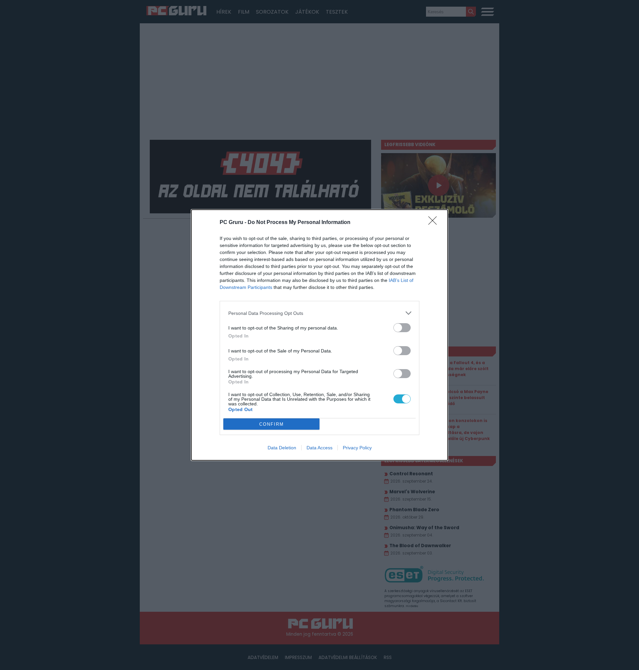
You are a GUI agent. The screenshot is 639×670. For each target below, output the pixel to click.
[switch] (402, 327)
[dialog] (319, 335)
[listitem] (319, 313)
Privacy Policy (357, 447)
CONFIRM (271, 424)
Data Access (319, 447)
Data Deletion (282, 447)
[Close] (434, 222)
